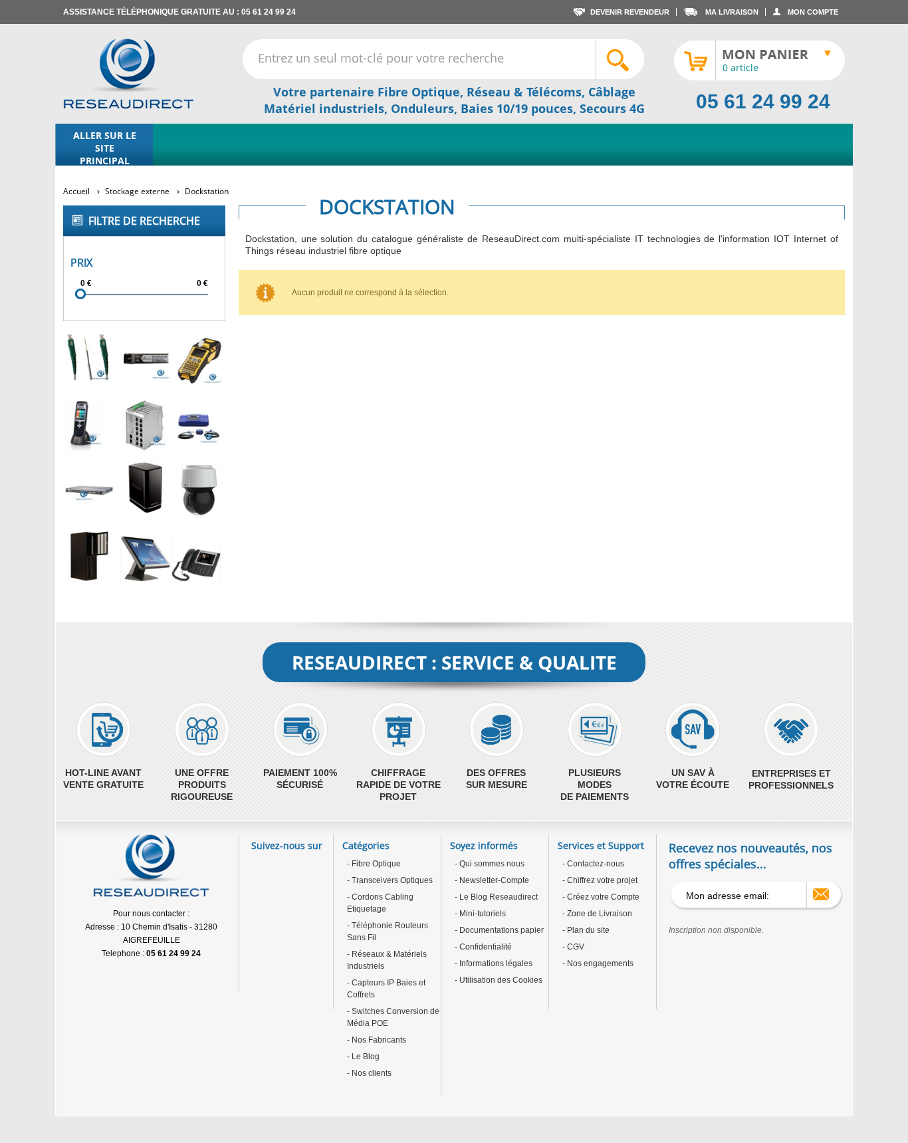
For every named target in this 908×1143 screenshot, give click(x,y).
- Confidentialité (483, 947)
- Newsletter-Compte (492, 880)
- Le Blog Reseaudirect (496, 897)
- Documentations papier (499, 930)
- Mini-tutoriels (480, 913)
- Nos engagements (597, 963)
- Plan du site (586, 930)
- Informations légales (493, 963)
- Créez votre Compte (600, 897)
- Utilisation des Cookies (498, 980)
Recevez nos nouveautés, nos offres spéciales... (750, 856)
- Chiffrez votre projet (599, 880)
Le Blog (365, 1056)
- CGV (573, 947)
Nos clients (371, 1073)
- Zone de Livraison (597, 913)
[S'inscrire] (821, 894)
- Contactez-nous (593, 863)
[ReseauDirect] (128, 74)
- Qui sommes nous (489, 863)
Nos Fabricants (378, 1040)
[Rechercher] (619, 60)
